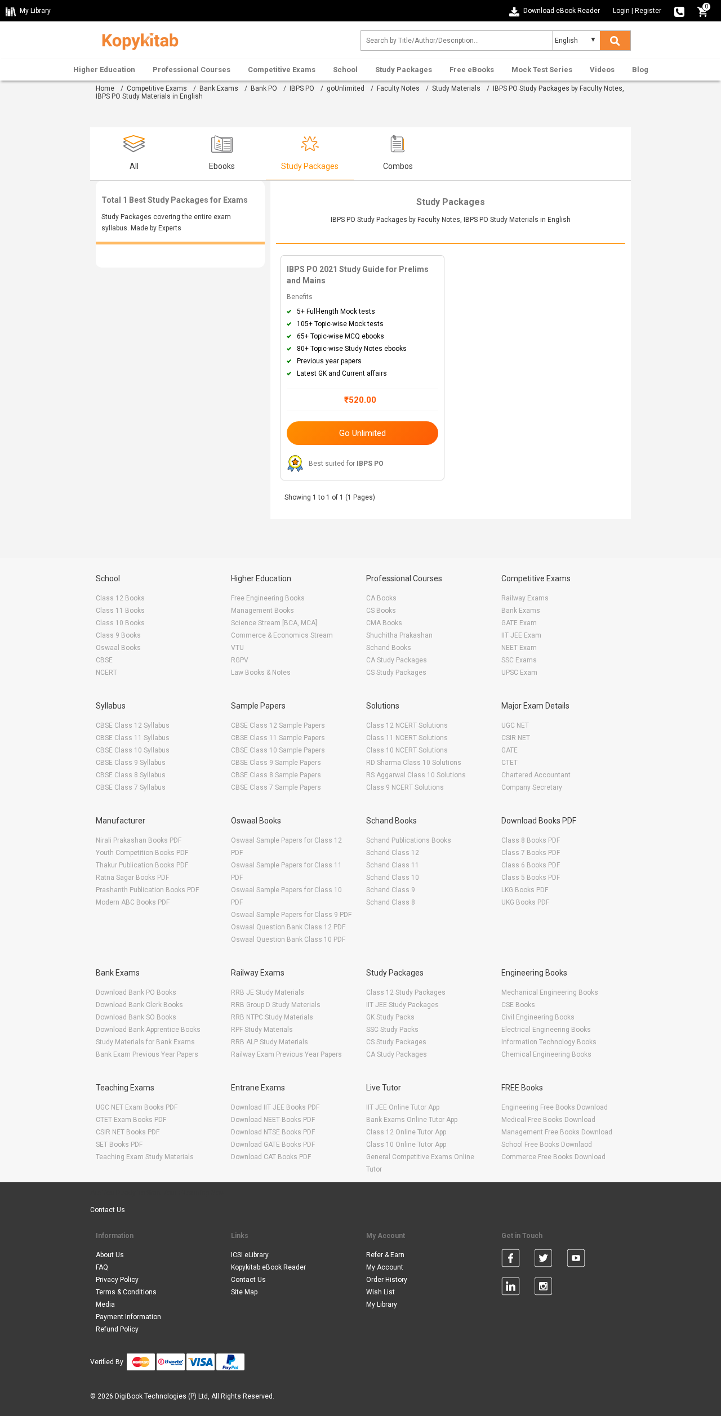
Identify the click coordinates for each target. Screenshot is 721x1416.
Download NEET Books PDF (273, 1120)
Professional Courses (191, 69)
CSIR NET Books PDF (127, 1132)
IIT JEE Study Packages (402, 1005)
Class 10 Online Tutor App (406, 1144)
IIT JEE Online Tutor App (402, 1107)
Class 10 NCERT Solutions (407, 750)
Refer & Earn (385, 1255)
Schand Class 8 (390, 902)
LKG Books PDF (524, 890)
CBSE (104, 660)
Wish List (380, 1292)
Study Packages (403, 69)
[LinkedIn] (510, 1288)
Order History (386, 1280)
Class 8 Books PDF (530, 840)
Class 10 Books (120, 623)
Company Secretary (531, 787)
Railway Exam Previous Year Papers (286, 1054)
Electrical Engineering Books (546, 1030)
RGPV (239, 660)
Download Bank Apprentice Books (148, 1030)
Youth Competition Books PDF (142, 853)
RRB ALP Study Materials (269, 1042)
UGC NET (515, 725)
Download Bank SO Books (136, 1017)
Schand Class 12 (392, 853)
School (345, 69)
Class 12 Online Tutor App (406, 1132)
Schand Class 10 (392, 877)
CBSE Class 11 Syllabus (133, 738)
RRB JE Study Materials (267, 992)
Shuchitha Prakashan (399, 635)
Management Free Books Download (556, 1132)
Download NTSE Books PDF (273, 1132)
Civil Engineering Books (538, 1017)
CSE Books (518, 1005)
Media (105, 1304)
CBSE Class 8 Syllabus (131, 775)
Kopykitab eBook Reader (268, 1267)
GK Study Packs (390, 1017)
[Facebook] (510, 1260)
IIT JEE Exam (521, 635)
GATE (509, 750)
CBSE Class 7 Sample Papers (276, 787)
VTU (237, 648)
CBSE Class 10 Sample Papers (278, 750)
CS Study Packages (396, 672)
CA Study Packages (396, 660)
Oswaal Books (118, 648)
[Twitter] (543, 1260)
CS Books (381, 611)
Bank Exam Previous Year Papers (147, 1054)
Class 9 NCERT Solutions (405, 787)
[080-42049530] (679, 11)
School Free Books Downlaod (546, 1144)
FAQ (102, 1267)
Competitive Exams (281, 69)
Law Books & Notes (261, 672)
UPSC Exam (519, 672)
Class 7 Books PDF (530, 853)
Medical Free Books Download (548, 1120)
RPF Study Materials (262, 1030)
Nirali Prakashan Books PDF (138, 840)
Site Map (244, 1292)
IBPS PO (302, 88)
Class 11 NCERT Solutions (407, 738)
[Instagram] (543, 1288)
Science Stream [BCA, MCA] (274, 623)
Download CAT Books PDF (271, 1157)
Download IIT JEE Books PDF (275, 1107)
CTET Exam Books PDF (131, 1120)
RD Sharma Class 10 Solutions (413, 763)
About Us (110, 1255)
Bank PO (264, 88)
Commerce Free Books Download (553, 1157)
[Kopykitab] (137, 40)
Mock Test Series (541, 69)
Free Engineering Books (268, 598)
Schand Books (388, 648)
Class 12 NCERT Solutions (407, 725)
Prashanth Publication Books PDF (147, 890)
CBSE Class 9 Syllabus (131, 763)
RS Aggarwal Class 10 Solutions (416, 775)
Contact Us (107, 1210)
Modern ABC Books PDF (133, 902)
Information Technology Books (549, 1042)
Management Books (262, 611)
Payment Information (128, 1317)
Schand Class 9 (390, 890)
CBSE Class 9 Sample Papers (276, 763)
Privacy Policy (117, 1280)
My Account (384, 1267)
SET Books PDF (119, 1144)
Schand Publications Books (408, 840)
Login (621, 11)
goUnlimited (345, 88)
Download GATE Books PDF (273, 1144)
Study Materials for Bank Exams (145, 1042)
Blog (640, 69)
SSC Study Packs (392, 1030)
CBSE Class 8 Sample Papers (276, 775)
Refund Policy (117, 1329)
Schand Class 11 (392, 865)
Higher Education (104, 69)
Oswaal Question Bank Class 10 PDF (288, 939)
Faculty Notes (398, 88)
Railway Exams (525, 598)
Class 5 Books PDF (530, 877)
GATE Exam (519, 623)
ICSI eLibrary (250, 1255)
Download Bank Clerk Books (139, 1005)
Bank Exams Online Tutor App (411, 1120)
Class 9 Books (118, 635)
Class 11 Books (120, 611)
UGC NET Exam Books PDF (136, 1107)
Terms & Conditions (126, 1292)
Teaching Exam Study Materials (145, 1157)
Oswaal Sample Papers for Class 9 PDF (291, 915)
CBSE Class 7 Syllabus (131, 787)
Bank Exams (218, 88)
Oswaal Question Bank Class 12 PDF (288, 927)
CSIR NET (515, 738)
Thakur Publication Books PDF (142, 865)
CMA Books (384, 623)
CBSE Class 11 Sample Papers (278, 738)
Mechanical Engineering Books (549, 992)
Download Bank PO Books (136, 992)
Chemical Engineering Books (546, 1054)
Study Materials (456, 88)
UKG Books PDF (525, 902)
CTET (509, 763)
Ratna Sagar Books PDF (132, 877)
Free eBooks (471, 69)
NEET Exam (519, 648)
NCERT (106, 672)
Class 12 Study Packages (406, 992)
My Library (381, 1304)
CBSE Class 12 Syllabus (133, 725)
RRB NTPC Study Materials (272, 1017)
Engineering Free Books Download (554, 1107)
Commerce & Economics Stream (282, 635)
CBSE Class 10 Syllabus (133, 750)
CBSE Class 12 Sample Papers (278, 725)
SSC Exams (519, 660)
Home (105, 88)
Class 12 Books (120, 598)
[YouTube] (576, 1260)
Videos (602, 69)
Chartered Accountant (536, 775)
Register (648, 11)
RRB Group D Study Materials (276, 1005)
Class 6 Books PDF (530, 865)
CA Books (381, 598)
